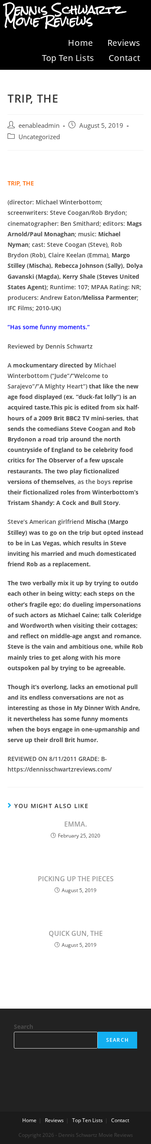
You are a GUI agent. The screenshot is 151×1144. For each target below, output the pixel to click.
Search (23, 1026)
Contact (125, 57)
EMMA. (75, 824)
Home (80, 42)
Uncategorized (39, 137)
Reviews (124, 42)
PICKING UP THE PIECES (76, 878)
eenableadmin (39, 125)
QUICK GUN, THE (76, 933)
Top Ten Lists (68, 57)
